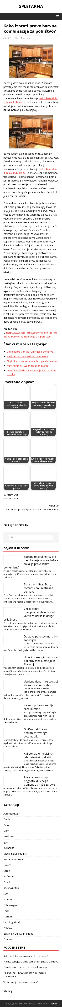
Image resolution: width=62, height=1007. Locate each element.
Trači (6, 910)
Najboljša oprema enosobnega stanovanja (32, 361)
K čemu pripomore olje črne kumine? (38, 707)
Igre (5, 842)
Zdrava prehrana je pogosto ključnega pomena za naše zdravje (39, 780)
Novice (7, 865)
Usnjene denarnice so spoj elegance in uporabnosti (41, 683)
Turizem (8, 916)
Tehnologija (10, 905)
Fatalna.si (8, 836)
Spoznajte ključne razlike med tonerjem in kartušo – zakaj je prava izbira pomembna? (30, 562)
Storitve (7, 899)
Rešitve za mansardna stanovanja (27, 356)
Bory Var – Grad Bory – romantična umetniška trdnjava (38, 588)
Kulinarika (8, 847)
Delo (6, 825)
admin (26, 38)
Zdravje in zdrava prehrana (18, 933)
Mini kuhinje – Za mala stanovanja (28, 365)
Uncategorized (11, 922)
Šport (6, 893)
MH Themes (51, 1003)
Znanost (8, 939)
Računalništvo (11, 888)
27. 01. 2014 (12, 38)
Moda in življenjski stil (15, 853)
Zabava (7, 928)
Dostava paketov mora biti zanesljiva (41, 638)
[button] (57, 16)
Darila (6, 819)
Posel (6, 882)
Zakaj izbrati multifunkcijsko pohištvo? (30, 351)
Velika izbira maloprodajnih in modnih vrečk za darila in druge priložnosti (29, 614)
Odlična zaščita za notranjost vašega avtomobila (35, 732)
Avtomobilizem (11, 813)
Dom (6, 830)
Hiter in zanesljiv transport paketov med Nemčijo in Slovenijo (41, 660)
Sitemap (8, 991)
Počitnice (8, 876)
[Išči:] (31, 537)
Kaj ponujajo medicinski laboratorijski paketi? (39, 755)
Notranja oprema (13, 859)
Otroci (6, 870)
